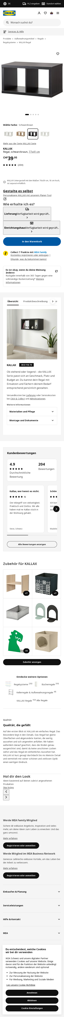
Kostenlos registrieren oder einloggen (30, 255)
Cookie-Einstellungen (32, 1008)
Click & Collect (17, 398)
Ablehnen (32, 1000)
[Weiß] (8, 134)
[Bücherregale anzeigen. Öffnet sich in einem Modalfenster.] (46, 612)
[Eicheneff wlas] (20, 134)
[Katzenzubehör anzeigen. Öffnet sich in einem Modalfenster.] (46, 641)
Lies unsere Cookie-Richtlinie (20, 985)
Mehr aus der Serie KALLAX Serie (19, 143)
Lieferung (31, 395)
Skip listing (8, 787)
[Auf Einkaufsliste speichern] (58, 54)
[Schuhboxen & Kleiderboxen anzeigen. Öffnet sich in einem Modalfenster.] (17, 612)
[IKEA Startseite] (9, 13)
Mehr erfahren (10, 838)
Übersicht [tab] (12, 301)
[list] (32, 509)
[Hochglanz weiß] (44, 134)
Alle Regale (42, 700)
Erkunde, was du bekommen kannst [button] (29, 259)
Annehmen (32, 992)
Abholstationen (37, 398)
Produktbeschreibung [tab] (35, 301)
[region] (32, 79)
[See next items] (52, 301)
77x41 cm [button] (34, 151)
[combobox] (31, 22)
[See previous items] (6, 792)
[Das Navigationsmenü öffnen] (58, 13)
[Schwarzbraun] (32, 134)
